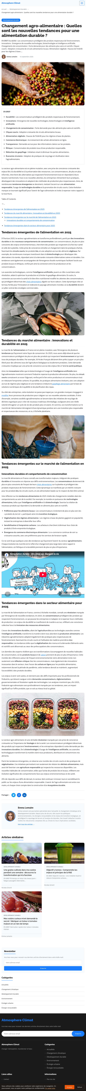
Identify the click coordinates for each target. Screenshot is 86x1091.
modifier (5, 395)
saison (43, 655)
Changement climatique (56, 1053)
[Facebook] (19, 795)
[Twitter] (13, 795)
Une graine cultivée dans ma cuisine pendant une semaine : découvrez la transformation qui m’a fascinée (20, 872)
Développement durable (18, 9)
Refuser (79, 1087)
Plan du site (50, 1079)
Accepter (69, 1087)
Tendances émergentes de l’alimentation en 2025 (24, 209)
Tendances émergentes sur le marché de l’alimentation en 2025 (30, 217)
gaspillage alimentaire (61, 384)
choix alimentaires (33, 281)
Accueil (4, 9)
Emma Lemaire (25, 807)
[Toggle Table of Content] (3, 204)
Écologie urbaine (53, 1064)
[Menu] (81, 3)
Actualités (50, 1049)
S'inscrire (43, 968)
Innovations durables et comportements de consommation (31, 220)
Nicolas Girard (7, 888)
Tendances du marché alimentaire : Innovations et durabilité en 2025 (32, 213)
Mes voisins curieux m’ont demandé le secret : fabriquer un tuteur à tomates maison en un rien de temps (21, 921)
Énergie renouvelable (55, 1068)
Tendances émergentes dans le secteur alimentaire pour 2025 (29, 225)
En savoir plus (50, 1088)
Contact (6, 1079)
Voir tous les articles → (26, 824)
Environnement (52, 1060)
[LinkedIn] (24, 795)
